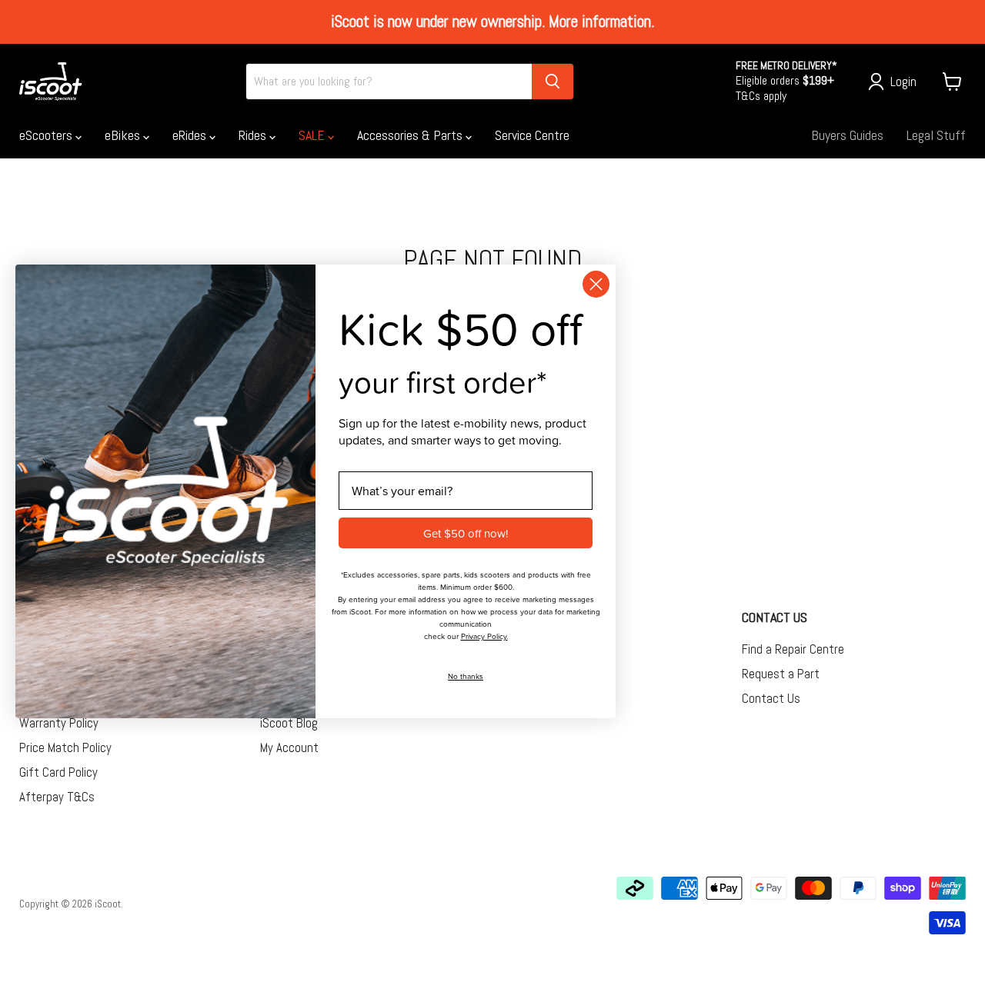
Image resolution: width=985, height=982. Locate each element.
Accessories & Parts (411, 135)
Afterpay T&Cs (57, 796)
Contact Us (771, 698)
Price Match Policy (65, 747)
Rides (254, 135)
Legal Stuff (936, 135)
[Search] (552, 81)
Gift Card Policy (58, 772)
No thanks (465, 676)
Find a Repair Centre (793, 649)
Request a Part (781, 673)
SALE (313, 135)
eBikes (124, 135)
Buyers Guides (847, 135)
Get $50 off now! (465, 532)
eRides (190, 135)
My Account (289, 747)
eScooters (47, 135)
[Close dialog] (596, 284)
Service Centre (532, 135)
